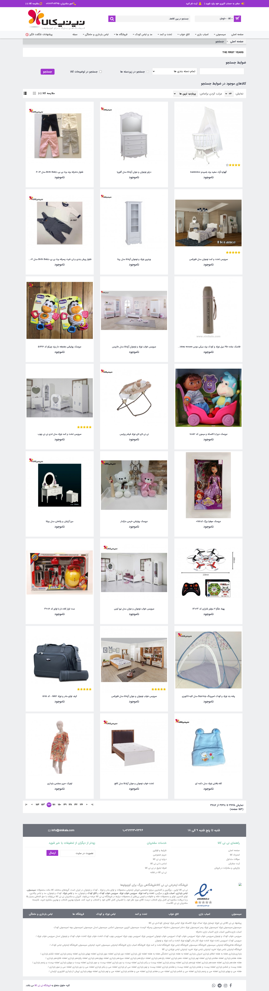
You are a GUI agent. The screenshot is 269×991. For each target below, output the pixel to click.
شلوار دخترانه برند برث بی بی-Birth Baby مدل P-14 (59, 172)
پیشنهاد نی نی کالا (233, 923)
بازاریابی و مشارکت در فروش (227, 868)
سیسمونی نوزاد (225, 927)
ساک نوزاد (197, 923)
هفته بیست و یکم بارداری (149, 962)
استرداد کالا (235, 855)
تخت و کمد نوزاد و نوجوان (167, 940)
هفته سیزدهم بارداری (119, 958)
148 (70, 804)
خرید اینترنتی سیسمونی (89, 945)
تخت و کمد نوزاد (146, 893)
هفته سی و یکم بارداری (105, 967)
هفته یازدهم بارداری (160, 958)
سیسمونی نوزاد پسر (209, 927)
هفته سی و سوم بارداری (59, 967)
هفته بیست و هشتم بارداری (174, 967)
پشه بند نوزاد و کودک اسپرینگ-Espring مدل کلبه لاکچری (208, 696)
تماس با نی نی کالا (158, 863)
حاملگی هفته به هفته (158, 954)
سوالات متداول (233, 859)
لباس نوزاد (67, 893)
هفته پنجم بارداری (68, 954)
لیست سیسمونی (137, 927)
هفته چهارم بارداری (87, 954)
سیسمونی (31, 890)
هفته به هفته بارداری (178, 954)
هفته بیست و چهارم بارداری (72, 962)
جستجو (220, 42)
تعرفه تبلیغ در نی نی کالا (156, 868)
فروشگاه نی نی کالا (42, 985)
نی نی (222, 923)
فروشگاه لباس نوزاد (179, 945)
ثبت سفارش (234, 863)
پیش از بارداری (72, 971)
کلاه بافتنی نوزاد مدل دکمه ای (208, 783)
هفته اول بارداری (138, 954)
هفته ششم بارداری (50, 954)
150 (59, 804)
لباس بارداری (182, 893)
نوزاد (216, 923)
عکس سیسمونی (105, 927)
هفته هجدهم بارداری (211, 962)
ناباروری (60, 971)
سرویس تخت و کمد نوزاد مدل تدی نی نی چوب (59, 434)
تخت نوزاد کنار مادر (199, 940)
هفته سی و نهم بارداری (108, 971)
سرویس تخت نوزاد (218, 940)
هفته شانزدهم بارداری (56, 958)
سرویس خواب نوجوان (164, 936)
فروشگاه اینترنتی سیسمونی (219, 945)
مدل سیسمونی (90, 927)
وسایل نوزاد (208, 923)
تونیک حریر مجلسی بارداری (59, 783)
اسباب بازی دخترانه (204, 932)
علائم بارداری (208, 954)
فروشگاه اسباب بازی (136, 945)
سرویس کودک (235, 940)
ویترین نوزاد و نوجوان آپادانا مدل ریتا (134, 259)
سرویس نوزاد (147, 936)
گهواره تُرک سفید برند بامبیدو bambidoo (208, 172)
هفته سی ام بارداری (126, 967)
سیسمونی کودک (61, 927)
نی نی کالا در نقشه (158, 872)
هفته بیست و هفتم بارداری (202, 967)
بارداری (238, 954)
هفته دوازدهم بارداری (140, 958)
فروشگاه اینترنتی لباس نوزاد (229, 949)
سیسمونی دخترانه (171, 927)
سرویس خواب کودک (108, 893)
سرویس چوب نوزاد (131, 936)
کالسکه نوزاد (185, 923)
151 (53, 804)
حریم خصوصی (160, 855)
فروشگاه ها (78, 914)
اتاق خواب (174, 914)
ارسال (52, 853)
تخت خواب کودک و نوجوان (73, 936)
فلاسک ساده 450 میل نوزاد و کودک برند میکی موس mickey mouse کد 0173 (207, 346)
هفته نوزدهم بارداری (190, 962)
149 (64, 804)
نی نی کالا (153, 923)
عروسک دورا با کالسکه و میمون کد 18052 (208, 434)
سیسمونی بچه (76, 927)
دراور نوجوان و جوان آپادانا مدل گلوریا (134, 172)
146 (81, 804)
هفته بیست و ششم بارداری (228, 967)
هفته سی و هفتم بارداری (157, 971)
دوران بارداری (195, 954)
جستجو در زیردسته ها (133, 72)
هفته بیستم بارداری (171, 962)
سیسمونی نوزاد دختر (189, 927)
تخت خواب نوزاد (94, 936)
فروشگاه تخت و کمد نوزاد (157, 945)
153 (43, 804)
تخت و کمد (141, 914)
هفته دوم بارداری (121, 954)
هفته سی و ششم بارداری (181, 971)
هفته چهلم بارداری (88, 971)
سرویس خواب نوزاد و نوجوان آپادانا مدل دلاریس (134, 346)
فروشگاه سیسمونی (197, 945)
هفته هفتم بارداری (233, 958)
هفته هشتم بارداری (213, 958)
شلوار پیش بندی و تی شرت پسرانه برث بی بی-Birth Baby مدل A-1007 (59, 259)
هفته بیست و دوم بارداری (123, 962)
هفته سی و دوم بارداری (83, 967)
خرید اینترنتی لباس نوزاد (205, 949)
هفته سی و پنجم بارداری (205, 971)
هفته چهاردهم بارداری (97, 958)
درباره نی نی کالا (160, 859)
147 (75, 804)
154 (37, 804)
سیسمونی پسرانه (154, 927)
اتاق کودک (92, 893)
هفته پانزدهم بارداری (77, 958)
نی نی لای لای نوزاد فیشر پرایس (134, 434)
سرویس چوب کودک (112, 936)
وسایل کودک (163, 923)
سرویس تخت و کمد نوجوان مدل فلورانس (208, 259)
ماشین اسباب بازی (222, 932)
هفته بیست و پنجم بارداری (46, 962)
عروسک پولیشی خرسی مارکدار (134, 521)
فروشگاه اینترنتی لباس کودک (64, 945)
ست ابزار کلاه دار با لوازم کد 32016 (59, 609)
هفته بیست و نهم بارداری (149, 967)
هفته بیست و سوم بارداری (98, 962)
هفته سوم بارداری (104, 954)
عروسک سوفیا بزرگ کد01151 (208, 521)
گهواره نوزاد (185, 940)
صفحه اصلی (236, 42)
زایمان (53, 971)
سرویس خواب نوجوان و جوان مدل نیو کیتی (134, 609)
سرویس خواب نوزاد (128, 893)
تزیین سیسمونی (122, 927)
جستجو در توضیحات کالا (84, 72)
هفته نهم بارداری (196, 958)
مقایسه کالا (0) (46, 93)
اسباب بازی (170, 893)
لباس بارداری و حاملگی (41, 914)
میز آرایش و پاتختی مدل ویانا (59, 521)
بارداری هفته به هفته (225, 954)
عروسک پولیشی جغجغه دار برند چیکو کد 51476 (59, 346)
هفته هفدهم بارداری (232, 962)
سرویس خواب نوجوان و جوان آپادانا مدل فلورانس (134, 696)
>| (26, 804)
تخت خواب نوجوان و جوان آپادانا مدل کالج (134, 783)
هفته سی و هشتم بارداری (132, 971)
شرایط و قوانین (160, 850)
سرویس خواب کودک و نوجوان (228, 936)
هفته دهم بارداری (178, 958)
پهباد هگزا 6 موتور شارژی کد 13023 (208, 609)
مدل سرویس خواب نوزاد (48, 936)
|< (92, 804)
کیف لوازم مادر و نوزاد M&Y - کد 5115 (59, 696)
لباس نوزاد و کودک (105, 914)
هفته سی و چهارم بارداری (230, 971)
